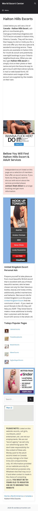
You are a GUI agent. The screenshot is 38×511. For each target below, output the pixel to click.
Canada (28, 496)
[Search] (31, 399)
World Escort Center (13, 3)
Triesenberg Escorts (16, 337)
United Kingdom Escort (14, 300)
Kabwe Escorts (14, 352)
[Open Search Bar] (35, 3)
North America (17, 496)
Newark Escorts (14, 345)
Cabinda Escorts (15, 329)
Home (6, 496)
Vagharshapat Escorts (16, 360)
